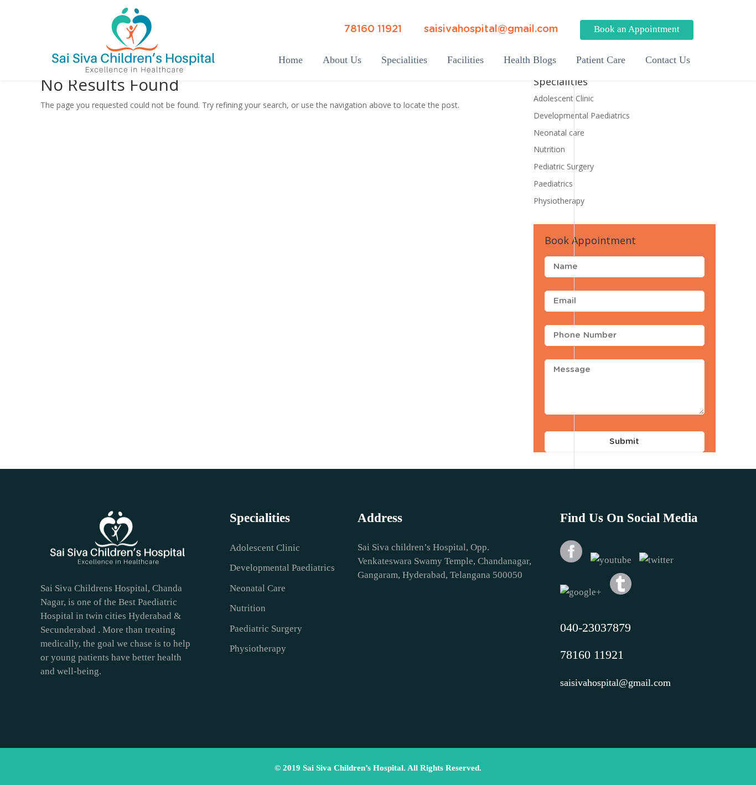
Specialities (404, 59)
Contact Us (667, 59)
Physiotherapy (559, 200)
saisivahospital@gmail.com (491, 29)
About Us (342, 59)
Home (290, 59)
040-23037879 (595, 627)
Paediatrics (553, 183)
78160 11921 (373, 29)
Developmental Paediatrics (582, 115)
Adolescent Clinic (564, 98)
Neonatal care (559, 132)
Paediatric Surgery (266, 628)
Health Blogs (530, 59)
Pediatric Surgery (564, 166)
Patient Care (600, 59)
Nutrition (549, 149)
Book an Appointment (637, 29)
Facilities (465, 59)
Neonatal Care (258, 588)
